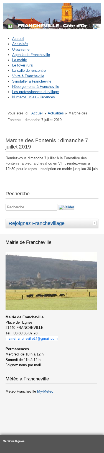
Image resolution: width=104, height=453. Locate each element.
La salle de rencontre (29, 70)
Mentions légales (13, 440)
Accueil (18, 39)
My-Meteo (45, 391)
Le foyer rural (22, 65)
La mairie (19, 60)
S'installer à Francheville (31, 81)
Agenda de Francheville (31, 55)
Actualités (20, 44)
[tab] (95, 223)
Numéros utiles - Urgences (33, 97)
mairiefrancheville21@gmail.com (32, 338)
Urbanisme (20, 49)
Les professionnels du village (35, 92)
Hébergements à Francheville (35, 87)
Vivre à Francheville (28, 76)
